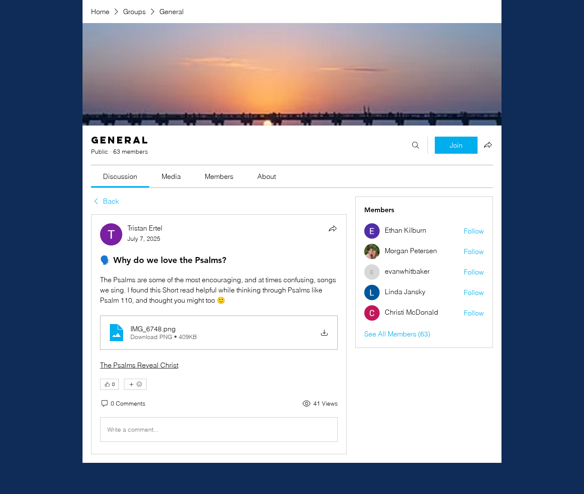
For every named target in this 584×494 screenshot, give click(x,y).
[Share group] (488, 145)
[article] (219, 334)
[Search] (415, 145)
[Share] (332, 228)
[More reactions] (135, 384)
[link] (120, 176)
